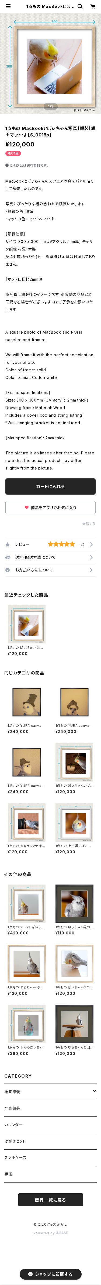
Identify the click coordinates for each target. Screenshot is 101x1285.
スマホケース (15, 1157)
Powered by (44, 1233)
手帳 (8, 1174)
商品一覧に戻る (50, 1200)
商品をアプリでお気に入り (53, 507)
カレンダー (13, 1124)
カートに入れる (50, 486)
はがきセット (15, 1141)
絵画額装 (12, 1091)
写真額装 (12, 1108)
